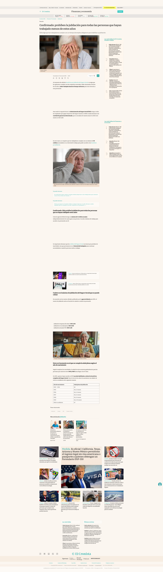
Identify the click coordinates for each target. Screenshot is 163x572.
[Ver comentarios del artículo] (68, 78)
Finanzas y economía (51, 18)
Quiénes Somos (84, 563)
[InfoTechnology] (95, 559)
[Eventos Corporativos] (72, 559)
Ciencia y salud (87, 7)
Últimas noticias (43, 7)
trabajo (58, 411)
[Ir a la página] (46, 11)
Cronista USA (42, 18)
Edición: (119, 7)
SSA (63, 411)
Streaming (75, 7)
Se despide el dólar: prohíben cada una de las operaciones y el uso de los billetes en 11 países (115, 154)
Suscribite (74, 563)
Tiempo (80, 7)
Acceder (120, 11)
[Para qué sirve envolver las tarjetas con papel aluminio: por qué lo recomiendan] (49, 451)
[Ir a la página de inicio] (81, 554)
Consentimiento (98, 565)
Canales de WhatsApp (62, 563)
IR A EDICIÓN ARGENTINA (109, 7)
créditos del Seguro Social (76, 244)
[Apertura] (65, 559)
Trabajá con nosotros (110, 563)
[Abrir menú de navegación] (40, 11)
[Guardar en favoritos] (98, 75)
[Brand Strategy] (79, 559)
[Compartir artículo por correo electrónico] (65, 78)
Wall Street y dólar (53, 7)
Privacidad (91, 565)
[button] (160, 484)
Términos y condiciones (82, 565)
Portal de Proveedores (96, 563)
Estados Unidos (69, 411)
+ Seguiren (92, 76)
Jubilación (60, 18)
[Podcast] (86, 559)
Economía (61, 7)
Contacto (51, 563)
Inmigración (68, 7)
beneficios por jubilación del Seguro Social (77, 82)
